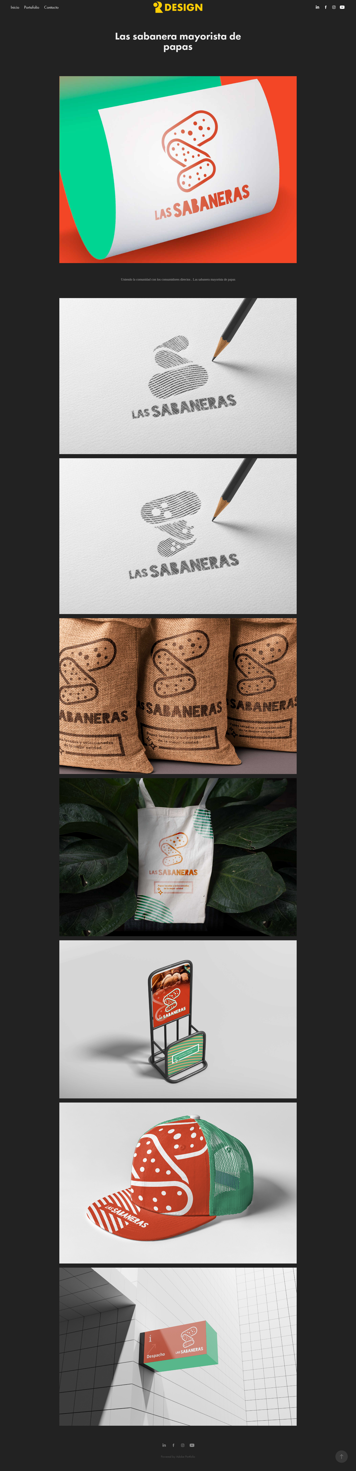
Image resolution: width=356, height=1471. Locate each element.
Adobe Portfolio (185, 1456)
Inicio (15, 7)
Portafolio (31, 7)
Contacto (51, 7)
